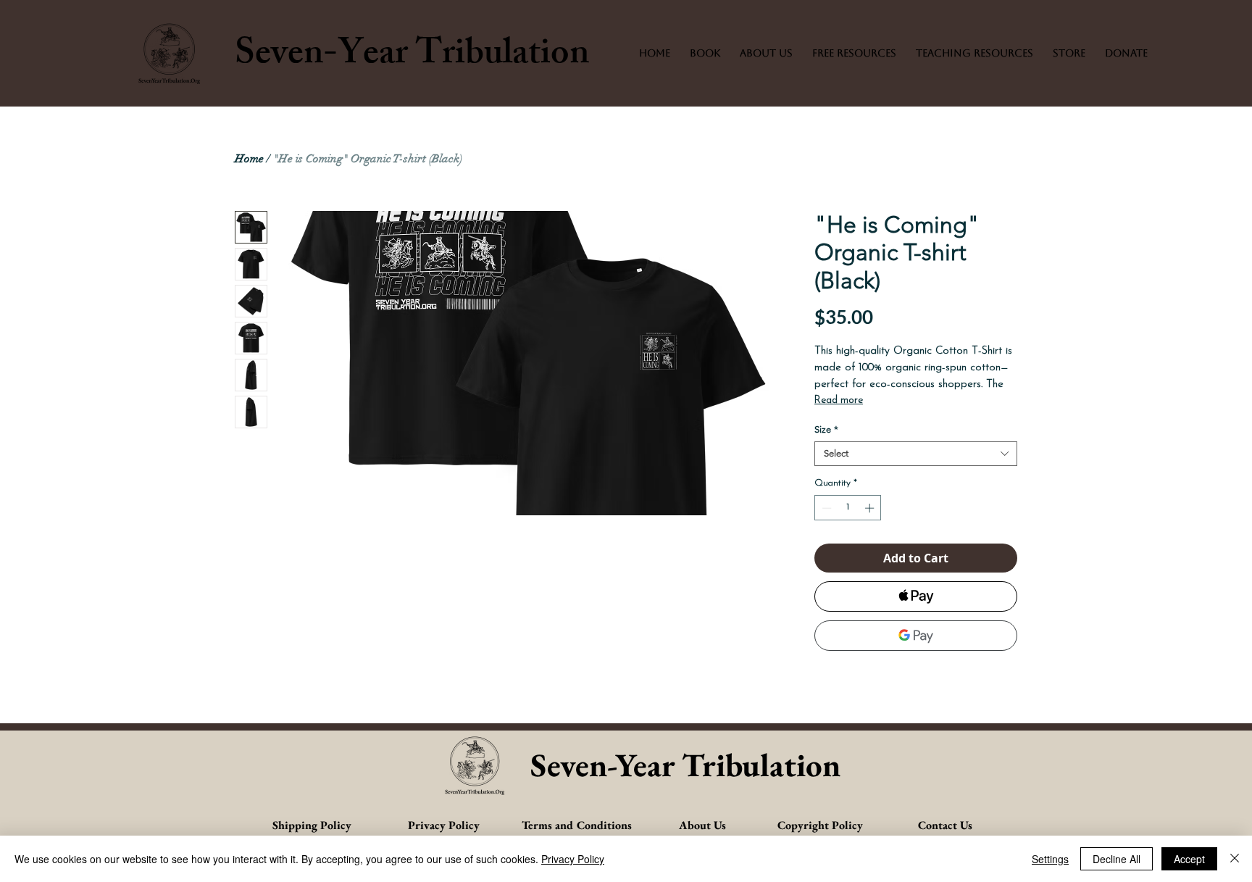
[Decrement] (825, 508)
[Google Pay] (915, 635)
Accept (1189, 859)
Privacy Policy (572, 859)
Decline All (1116, 859)
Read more (838, 400)
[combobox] (915, 453)
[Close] (1234, 858)
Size (826, 429)
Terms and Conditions (577, 825)
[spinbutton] (848, 508)
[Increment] (871, 508)
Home (249, 158)
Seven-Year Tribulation (412, 56)
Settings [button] (1050, 859)
